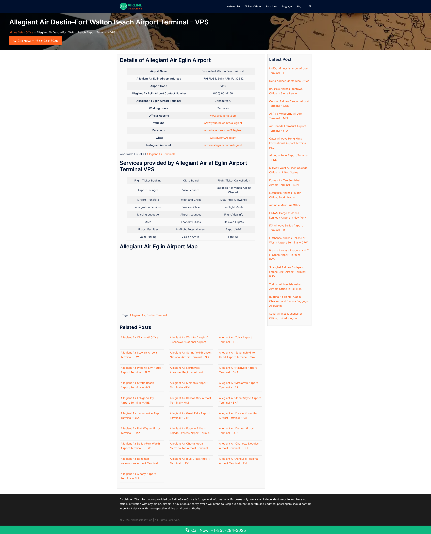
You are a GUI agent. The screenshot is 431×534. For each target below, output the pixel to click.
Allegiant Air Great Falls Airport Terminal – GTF (190, 415)
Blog (298, 6)
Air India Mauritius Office (285, 205)
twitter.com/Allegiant (223, 137)
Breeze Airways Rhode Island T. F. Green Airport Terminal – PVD (289, 255)
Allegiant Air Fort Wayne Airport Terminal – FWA (141, 431)
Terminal (161, 315)
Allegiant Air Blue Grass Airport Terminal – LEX (190, 461)
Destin (150, 315)
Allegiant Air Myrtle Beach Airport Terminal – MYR (137, 385)
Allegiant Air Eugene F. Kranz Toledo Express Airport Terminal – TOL (190, 431)
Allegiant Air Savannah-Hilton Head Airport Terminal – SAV (237, 355)
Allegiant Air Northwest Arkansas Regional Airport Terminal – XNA (186, 370)
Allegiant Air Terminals (161, 154)
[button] (310, 6)
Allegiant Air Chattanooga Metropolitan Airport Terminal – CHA (190, 446)
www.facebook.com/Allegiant (223, 130)
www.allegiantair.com (223, 115)
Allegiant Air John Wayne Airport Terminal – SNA (240, 400)
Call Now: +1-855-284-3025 (37, 40)
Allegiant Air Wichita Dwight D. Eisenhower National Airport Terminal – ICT (189, 340)
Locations (271, 6)
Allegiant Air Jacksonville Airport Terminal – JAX (142, 415)
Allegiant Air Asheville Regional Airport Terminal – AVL (238, 461)
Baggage (287, 6)
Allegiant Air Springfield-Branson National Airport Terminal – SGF (190, 355)
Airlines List (233, 6)
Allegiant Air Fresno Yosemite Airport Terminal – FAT (238, 415)
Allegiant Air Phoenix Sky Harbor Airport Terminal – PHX (141, 370)
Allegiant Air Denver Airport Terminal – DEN (236, 431)
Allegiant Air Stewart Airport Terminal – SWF (139, 355)
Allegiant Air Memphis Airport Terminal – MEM (189, 385)
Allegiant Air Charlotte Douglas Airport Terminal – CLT (239, 446)
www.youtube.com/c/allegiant (223, 123)
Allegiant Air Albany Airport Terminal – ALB (138, 476)
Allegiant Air (137, 315)
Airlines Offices (253, 6)
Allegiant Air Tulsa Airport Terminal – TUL (235, 340)
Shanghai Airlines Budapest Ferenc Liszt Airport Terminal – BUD (288, 272)
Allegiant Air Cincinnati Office (139, 337)
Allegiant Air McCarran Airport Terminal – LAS (238, 385)
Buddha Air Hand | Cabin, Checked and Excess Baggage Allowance (288, 301)
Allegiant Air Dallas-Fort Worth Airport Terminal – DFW (140, 446)
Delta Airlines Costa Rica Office (289, 81)
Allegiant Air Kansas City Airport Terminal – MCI (190, 400)
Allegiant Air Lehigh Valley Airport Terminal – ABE (137, 400)
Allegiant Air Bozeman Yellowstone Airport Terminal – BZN (140, 461)
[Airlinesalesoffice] (131, 6)
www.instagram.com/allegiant (223, 145)
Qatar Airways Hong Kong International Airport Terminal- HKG (288, 143)
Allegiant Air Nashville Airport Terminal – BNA (238, 370)
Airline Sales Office (21, 32)
